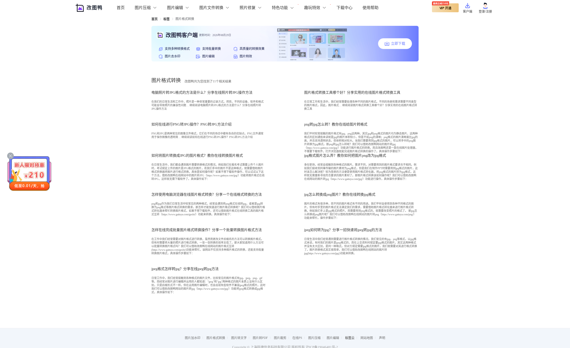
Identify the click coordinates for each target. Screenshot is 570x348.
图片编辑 (333, 338)
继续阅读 (217, 137)
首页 (121, 8)
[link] (154, 19)
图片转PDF (260, 338)
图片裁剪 (280, 338)
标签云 (349, 338)
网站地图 (366, 338)
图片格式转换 (215, 338)
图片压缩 (314, 338)
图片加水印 (192, 338)
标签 (166, 19)
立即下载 (398, 43)
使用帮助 (370, 8)
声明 (382, 338)
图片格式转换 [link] (184, 18)
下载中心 (344, 8)
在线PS (297, 338)
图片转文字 (239, 338)
